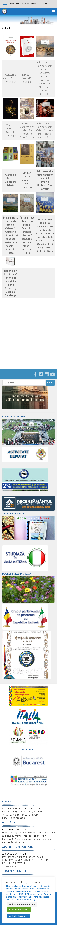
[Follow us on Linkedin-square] (46, 374)
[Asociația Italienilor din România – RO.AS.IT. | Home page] (5, 11)
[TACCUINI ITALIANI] (28, 539)
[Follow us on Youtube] (52, 374)
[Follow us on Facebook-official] (35, 374)
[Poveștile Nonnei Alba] (28, 601)
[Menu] (53, 11)
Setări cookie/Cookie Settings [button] (22, 904)
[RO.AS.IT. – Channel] (28, 444)
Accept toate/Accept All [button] (19, 909)
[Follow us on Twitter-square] (41, 374)
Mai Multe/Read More (19, 915)
